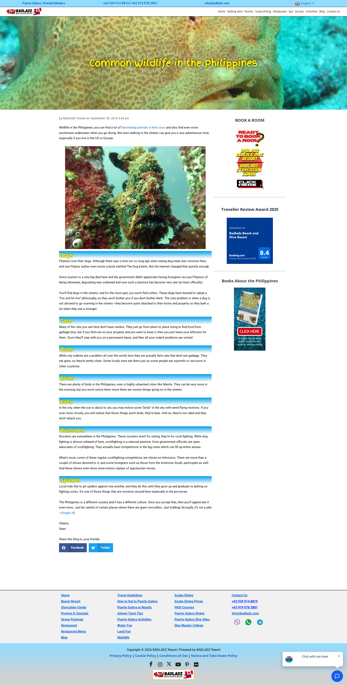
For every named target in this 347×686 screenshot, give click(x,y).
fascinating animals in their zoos (143, 127)
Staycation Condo (73, 607)
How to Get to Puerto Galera (137, 601)
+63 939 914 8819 (116, 3)
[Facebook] (151, 664)
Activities (311, 11)
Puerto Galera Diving (189, 613)
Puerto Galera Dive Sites (192, 619)
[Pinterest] (187, 664)
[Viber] (237, 622)
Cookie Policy (145, 655)
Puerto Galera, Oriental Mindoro (43, 3)
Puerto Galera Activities (134, 619)
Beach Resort (70, 601)
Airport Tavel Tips (130, 613)
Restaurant (280, 11)
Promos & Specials (74, 613)
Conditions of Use (173, 655)
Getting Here (235, 11)
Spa (291, 11)
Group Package (72, 619)
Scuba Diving (263, 11)
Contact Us (333, 11)
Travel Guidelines (129, 595)
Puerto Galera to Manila (134, 607)
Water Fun (124, 625)
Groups (299, 11)
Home (221, 11)
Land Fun (124, 631)
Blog (322, 11)
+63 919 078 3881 (144, 3)
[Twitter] (169, 664)
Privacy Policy (121, 655)
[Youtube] (178, 664)
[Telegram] (260, 622)
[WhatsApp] (248, 622)
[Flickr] (196, 664)
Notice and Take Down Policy (214, 655)
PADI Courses (184, 607)
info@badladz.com (217, 3)
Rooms (249, 11)
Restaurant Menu (73, 631)
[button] (235, 11)
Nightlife (123, 637)
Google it (67, 513)
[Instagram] (160, 664)
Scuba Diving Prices (189, 601)
